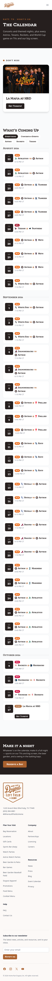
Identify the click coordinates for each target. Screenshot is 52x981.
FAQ (4, 910)
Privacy (31, 886)
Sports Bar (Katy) (10, 847)
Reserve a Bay (15, 764)
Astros (8, 141)
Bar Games (7, 867)
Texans (32, 141)
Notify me (10, 957)
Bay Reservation (10, 831)
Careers (31, 847)
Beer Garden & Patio (11, 862)
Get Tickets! (15, 106)
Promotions (8, 886)
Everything (10, 136)
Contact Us (7, 915)
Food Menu (7, 891)
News (30, 866)
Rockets (20, 141)
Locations (7, 836)
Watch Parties (9, 852)
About (30, 831)
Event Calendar (34, 881)
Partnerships (33, 836)
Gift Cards (7, 841)
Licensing (32, 841)
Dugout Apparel (10, 881)
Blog (30, 876)
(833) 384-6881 (9, 811)
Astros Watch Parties (11, 857)
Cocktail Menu (9, 896)
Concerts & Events (29, 136)
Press (30, 871)
